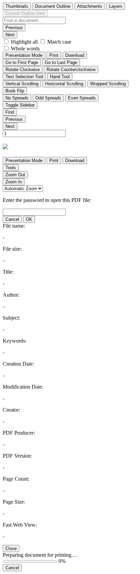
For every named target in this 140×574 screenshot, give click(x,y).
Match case (59, 42)
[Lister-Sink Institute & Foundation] (7, 146)
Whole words (25, 48)
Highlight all (24, 42)
